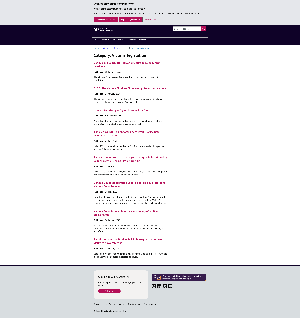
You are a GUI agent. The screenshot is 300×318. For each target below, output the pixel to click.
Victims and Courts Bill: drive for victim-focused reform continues (127, 64)
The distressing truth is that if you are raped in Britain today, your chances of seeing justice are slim (130, 159)
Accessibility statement (130, 304)
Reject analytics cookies (130, 20)
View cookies (150, 19)
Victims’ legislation (141, 48)
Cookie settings (151, 304)
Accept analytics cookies (106, 20)
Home (96, 48)
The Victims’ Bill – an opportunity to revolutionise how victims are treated (126, 133)
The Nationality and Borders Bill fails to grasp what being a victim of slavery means (129, 241)
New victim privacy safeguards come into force (122, 110)
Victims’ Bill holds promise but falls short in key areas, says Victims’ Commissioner (129, 184)
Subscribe (109, 291)
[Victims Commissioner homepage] (103, 29)
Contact (113, 304)
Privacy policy (100, 304)
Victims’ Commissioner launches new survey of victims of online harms (127, 212)
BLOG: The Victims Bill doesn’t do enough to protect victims (130, 88)
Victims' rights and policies (115, 48)
